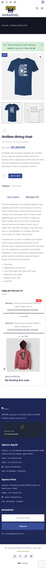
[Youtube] (31, 556)
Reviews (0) (32, 197)
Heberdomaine (23, 551)
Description (13, 197)
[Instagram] (20, 556)
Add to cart (15, 176)
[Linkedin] (26, 556)
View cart (28, 48)
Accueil (5, 25)
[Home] (5, 409)
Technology (16, 186)
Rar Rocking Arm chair (17, 380)
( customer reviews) (20, 142)
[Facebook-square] (15, 556)
